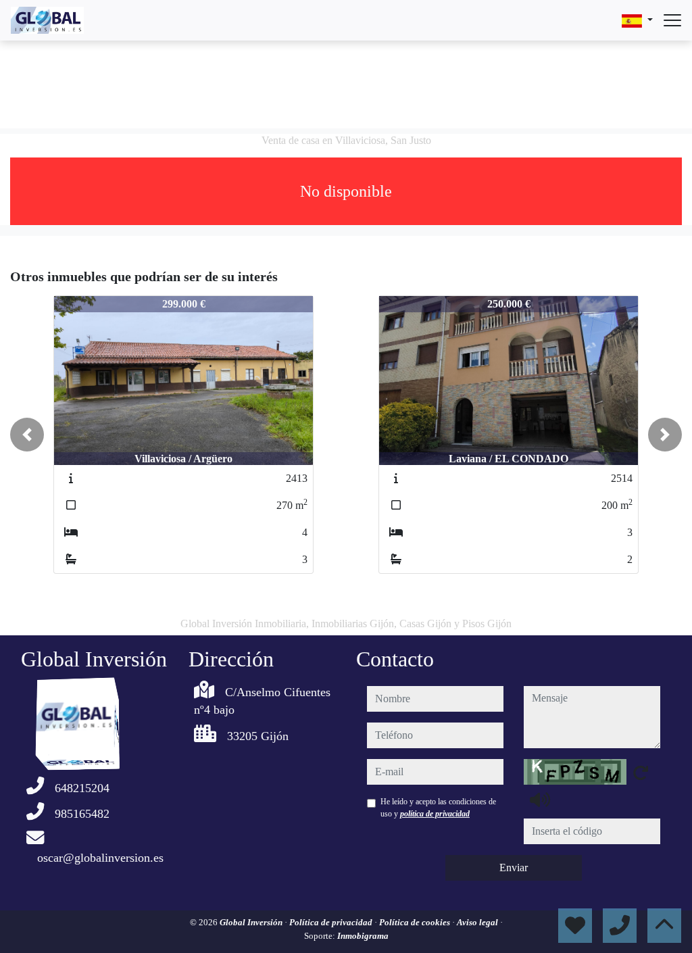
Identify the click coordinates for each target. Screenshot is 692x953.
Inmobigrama (363, 936)
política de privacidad (435, 813)
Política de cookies (415, 922)
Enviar (513, 867)
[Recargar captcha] (640, 772)
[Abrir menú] (672, 20)
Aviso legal (478, 922)
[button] (27, 434)
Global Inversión (252, 922)
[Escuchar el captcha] (540, 799)
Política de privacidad (331, 922)
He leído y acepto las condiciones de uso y (438, 807)
